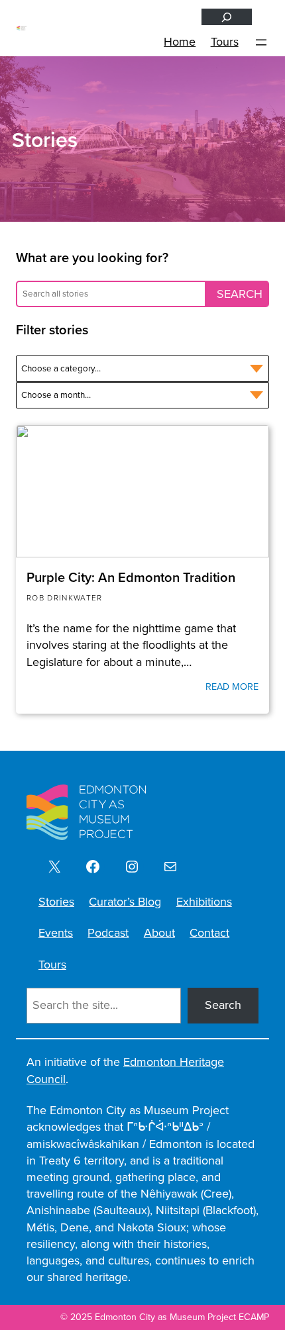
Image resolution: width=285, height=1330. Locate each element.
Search (223, 1005)
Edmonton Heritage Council (125, 1070)
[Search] (226, 17)
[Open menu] (261, 42)
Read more (231, 686)
